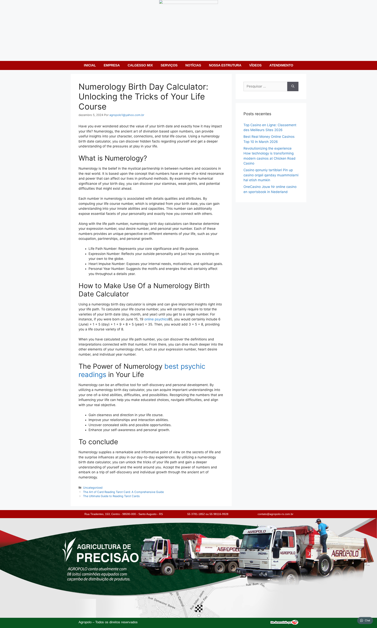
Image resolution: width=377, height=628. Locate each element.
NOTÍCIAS (193, 65)
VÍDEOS (255, 65)
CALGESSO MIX (140, 65)
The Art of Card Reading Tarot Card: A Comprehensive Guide (123, 492)
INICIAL (90, 65)
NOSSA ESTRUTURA (225, 65)
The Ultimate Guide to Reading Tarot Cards (111, 496)
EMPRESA (112, 65)
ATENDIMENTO (281, 65)
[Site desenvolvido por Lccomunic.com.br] (284, 623)
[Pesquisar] (292, 86)
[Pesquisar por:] (265, 86)
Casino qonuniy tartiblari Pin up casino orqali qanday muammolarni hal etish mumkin (270, 175)
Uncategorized (92, 487)
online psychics (156, 319)
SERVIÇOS (169, 65)
